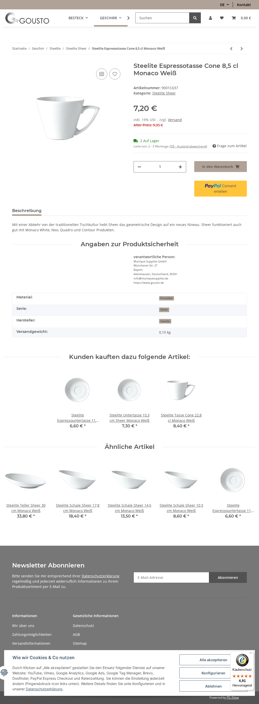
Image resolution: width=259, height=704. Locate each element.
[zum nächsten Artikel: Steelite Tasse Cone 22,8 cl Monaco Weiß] (241, 48)
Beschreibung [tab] (26, 210)
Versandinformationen (31, 643)
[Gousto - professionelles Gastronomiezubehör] (27, 18)
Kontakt (244, 4)
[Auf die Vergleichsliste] (101, 74)
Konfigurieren (213, 673)
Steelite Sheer (164, 93)
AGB (76, 634)
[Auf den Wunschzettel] (114, 74)
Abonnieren (228, 577)
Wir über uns (23, 625)
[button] (210, 18)
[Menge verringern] (139, 166)
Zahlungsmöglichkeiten (32, 634)
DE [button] (222, 4)
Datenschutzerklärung (100, 576)
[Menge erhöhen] (180, 166)
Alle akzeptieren (213, 660)
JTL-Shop (233, 697)
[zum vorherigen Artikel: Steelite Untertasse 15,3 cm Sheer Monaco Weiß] (231, 48)
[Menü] (251, 654)
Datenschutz (83, 625)
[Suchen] (195, 17)
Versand (175, 119)
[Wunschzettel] (222, 18)
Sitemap (80, 643)
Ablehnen (213, 686)
